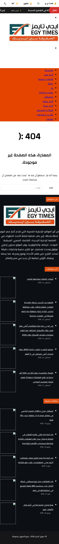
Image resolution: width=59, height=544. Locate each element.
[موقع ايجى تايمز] (33, 41)
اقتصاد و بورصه (45, 79)
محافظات (48, 97)
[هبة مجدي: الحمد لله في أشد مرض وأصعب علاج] (8, 513)
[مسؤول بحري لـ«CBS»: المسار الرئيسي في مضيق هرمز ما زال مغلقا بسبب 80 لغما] (8, 419)
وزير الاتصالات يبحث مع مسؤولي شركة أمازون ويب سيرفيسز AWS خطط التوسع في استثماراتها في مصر (36, 486)
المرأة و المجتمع (45, 110)
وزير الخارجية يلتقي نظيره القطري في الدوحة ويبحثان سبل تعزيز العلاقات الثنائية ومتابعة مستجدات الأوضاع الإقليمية (35, 439)
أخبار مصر (48, 75)
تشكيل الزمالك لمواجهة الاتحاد (40, 279)
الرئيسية (49, 70)
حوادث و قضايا (46, 92)
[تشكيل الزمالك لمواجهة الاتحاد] (8, 287)
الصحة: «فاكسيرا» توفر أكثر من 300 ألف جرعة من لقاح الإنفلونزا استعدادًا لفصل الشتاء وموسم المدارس (36, 377)
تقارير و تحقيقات (45, 115)
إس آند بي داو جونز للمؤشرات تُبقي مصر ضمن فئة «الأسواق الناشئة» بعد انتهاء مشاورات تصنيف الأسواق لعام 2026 (36, 330)
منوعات (49, 119)
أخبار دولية (48, 101)
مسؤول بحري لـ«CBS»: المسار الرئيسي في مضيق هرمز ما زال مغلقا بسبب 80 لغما (36, 415)
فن (51, 88)
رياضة (50, 83)
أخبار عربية (48, 106)
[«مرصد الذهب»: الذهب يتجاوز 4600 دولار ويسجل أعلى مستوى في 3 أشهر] (8, 358)
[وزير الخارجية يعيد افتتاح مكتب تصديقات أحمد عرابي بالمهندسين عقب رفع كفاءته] (8, 466)
